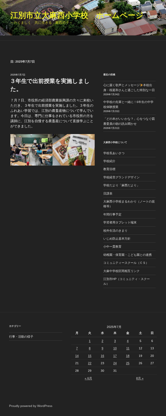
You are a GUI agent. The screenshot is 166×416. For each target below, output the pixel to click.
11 (127, 348)
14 (77, 355)
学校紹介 (109, 161)
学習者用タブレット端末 (120, 222)
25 (127, 363)
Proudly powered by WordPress (30, 406)
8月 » (140, 378)
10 (115, 348)
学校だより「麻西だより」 (121, 185)
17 (115, 355)
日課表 (107, 193)
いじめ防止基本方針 (117, 238)
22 (89, 363)
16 (102, 355)
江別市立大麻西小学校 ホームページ (77, 15)
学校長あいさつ (113, 153)
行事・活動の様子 (21, 336)
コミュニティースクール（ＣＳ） (126, 262)
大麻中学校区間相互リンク (121, 271)
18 (127, 355)
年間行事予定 (112, 214)
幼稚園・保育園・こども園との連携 (127, 254)
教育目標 (109, 169)
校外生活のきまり (115, 230)
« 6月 (88, 378)
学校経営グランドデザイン (121, 177)
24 (115, 363)
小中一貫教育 (112, 246)
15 (89, 355)
